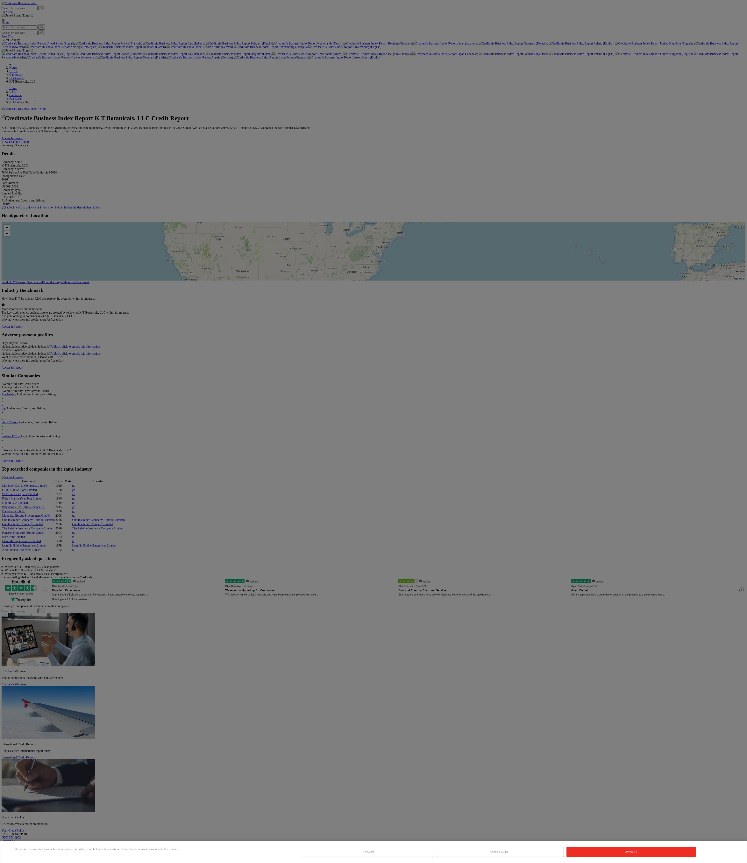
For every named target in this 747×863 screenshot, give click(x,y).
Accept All (631, 851)
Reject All (368, 851)
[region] (373, 852)
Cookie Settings (499, 851)
